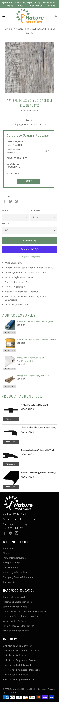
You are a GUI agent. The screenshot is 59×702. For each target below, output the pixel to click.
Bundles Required (17, 158)
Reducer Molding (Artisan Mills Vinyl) (37, 450)
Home (6, 29)
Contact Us (36, 5)
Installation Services (14, 557)
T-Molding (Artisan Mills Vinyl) (34, 404)
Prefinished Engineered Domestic (21, 669)
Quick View (10, 333)
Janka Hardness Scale (15, 606)
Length (5, 224)
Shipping (17, 124)
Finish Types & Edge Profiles (18, 625)
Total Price (13, 173)
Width (5, 210)
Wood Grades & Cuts (14, 621)
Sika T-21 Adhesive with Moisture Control (36, 339)
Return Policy (10, 567)
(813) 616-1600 (17, 513)
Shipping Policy (11, 562)
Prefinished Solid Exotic (16, 674)
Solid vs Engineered (14, 597)
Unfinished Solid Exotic (16, 655)
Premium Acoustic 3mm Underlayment (35, 321)
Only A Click (11, 692)
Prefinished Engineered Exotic (19, 679)
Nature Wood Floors (19, 689)
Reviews (50, 5)
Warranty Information (15, 572)
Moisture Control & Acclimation (21, 616)
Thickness (35, 210)
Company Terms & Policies (18, 577)
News (10, 5)
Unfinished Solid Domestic (18, 645)
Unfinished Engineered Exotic (19, 660)
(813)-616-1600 (49, 2)
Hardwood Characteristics (17, 601)
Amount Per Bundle (13, 151)
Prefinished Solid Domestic (18, 665)
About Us (22, 5)
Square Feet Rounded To (13, 165)
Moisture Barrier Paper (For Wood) (33, 375)
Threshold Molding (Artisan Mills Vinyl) (38, 427)
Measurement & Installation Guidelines (25, 611)
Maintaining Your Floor (16, 630)
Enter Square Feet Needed (15, 143)
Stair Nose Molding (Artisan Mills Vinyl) (38, 472)
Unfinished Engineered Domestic (21, 650)
